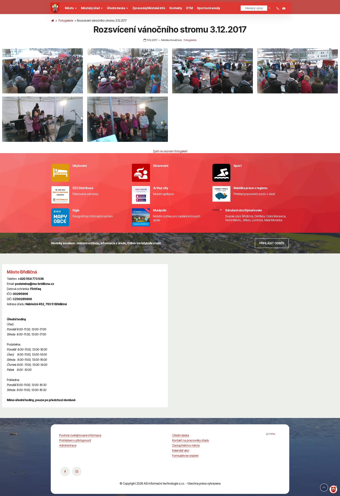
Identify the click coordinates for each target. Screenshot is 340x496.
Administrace (67, 445)
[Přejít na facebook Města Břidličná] (65, 471)
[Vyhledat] (269, 8)
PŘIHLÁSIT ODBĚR (271, 243)
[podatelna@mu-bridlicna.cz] (284, 8)
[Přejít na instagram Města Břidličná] (77, 471)
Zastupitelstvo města (186, 445)
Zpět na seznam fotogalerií (170, 151)
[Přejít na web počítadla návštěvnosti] (273, 437)
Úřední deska (180, 435)
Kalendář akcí (180, 450)
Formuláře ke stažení (185, 455)
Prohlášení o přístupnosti (75, 440)
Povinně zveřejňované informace (80, 435)
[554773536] (278, 8)
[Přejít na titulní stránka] (52, 20)
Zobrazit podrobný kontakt (24, 309)
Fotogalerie (66, 20)
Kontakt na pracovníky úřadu (190, 440)
